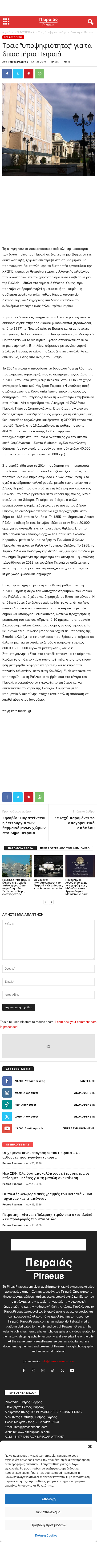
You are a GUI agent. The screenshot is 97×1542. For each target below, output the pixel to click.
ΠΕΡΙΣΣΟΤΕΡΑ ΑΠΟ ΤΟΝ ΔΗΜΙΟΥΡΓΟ (64, 848)
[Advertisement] (48, 8)
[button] (90, 1446)
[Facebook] (7, 73)
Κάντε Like (87, 1081)
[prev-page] (45, 901)
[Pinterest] (28, 73)
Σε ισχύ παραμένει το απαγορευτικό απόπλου (74, 822)
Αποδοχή (48, 1499)
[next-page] (51, 901)
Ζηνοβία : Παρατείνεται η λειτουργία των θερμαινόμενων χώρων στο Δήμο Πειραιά (24, 825)
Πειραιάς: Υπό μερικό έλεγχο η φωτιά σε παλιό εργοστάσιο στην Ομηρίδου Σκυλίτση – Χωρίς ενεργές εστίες (16, 887)
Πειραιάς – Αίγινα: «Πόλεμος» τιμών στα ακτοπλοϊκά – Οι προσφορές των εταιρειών (47, 1216)
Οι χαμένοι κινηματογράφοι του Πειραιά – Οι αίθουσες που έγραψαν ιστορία (48, 884)
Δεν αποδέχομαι (48, 1512)
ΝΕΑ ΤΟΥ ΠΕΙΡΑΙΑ (24, 32)
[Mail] (44, 1371)
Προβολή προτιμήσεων (48, 1525)
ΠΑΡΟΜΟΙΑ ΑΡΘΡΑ (20, 848)
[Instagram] (34, 1371)
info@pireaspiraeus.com (58, 1361)
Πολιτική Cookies (46, 1535)
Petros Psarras (18, 62)
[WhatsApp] (39, 73)
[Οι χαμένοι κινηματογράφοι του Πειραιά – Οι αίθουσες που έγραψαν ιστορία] (48, 866)
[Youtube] (72, 1371)
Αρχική (6, 32)
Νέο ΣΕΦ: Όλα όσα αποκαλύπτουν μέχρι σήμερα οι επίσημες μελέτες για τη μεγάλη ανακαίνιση (45, 1175)
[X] (18, 73)
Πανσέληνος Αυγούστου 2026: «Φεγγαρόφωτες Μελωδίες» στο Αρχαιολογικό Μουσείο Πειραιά (76, 887)
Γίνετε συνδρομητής (79, 1128)
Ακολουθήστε (84, 1093)
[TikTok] (54, 1371)
